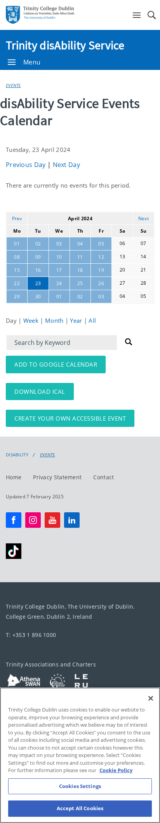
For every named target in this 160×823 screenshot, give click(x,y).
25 (80, 283)
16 (38, 270)
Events (13, 85)
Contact (103, 477)
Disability (17, 455)
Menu (31, 62)
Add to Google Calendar (55, 364)
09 (38, 257)
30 (38, 296)
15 (17, 270)
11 (80, 257)
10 (59, 257)
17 (59, 270)
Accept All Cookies (80, 808)
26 (101, 283)
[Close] (150, 698)
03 (59, 243)
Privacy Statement (57, 477)
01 (17, 243)
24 (59, 283)
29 (17, 296)
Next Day (66, 164)
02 (38, 243)
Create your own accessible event (70, 418)
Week (31, 320)
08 (17, 257)
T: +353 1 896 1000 (31, 635)
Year (77, 320)
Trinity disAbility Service (65, 45)
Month (55, 320)
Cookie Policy (115, 770)
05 (101, 243)
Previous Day (26, 164)
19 (101, 270)
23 (38, 283)
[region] (80, 755)
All (92, 320)
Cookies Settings (80, 786)
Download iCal (39, 391)
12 (101, 257)
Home (13, 477)
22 (17, 283)
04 (80, 243)
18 (80, 270)
